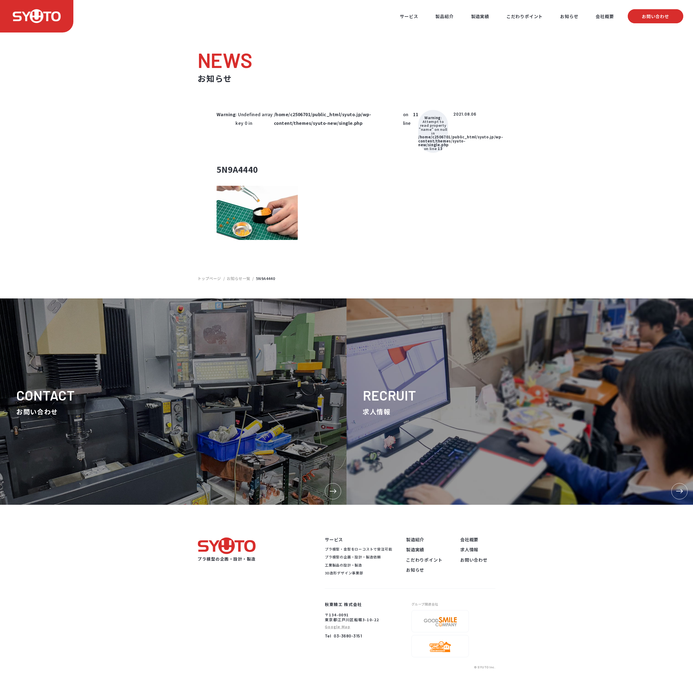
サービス (409, 16)
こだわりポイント (524, 16)
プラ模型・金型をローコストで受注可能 (358, 549)
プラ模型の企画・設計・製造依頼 (353, 556)
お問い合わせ (655, 16)
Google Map (337, 627)
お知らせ (569, 16)
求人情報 (469, 549)
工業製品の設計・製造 (343, 565)
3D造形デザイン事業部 (344, 572)
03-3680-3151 (348, 635)
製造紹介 (415, 539)
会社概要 (605, 16)
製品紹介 (444, 16)
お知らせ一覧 (238, 278)
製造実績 (480, 16)
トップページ (209, 278)
